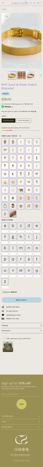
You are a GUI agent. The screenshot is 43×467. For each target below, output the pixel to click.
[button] (31, 3)
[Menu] (3, 3)
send (21, 404)
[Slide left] (2, 75)
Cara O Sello (20, 461)
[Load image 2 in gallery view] (21, 75)
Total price (6, 292)
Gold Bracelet (8, 120)
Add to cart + (21, 300)
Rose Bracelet (23, 120)
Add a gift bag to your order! (18, 339)
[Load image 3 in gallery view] (31, 75)
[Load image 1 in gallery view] (12, 75)
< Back (4, 9)
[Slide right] (40, 75)
